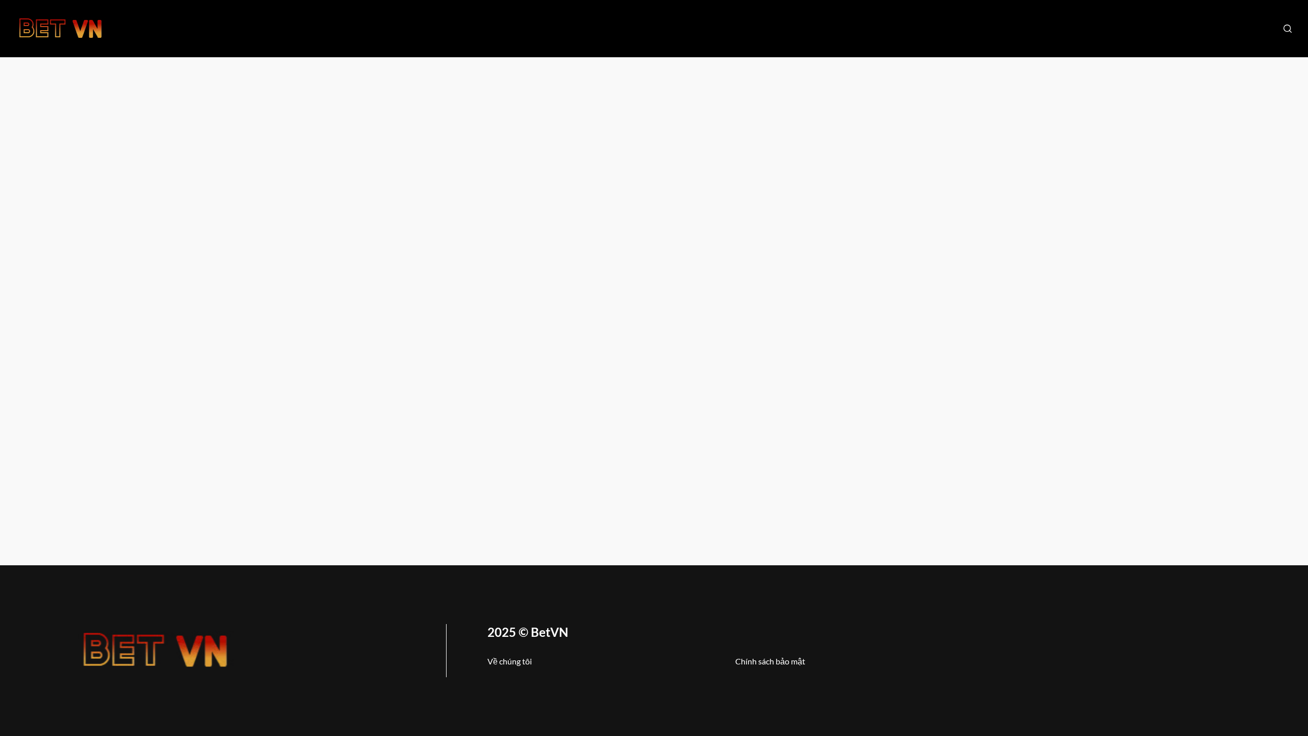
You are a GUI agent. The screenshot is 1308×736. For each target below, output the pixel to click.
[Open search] (1287, 29)
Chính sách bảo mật (770, 661)
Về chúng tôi (509, 661)
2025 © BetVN (527, 632)
